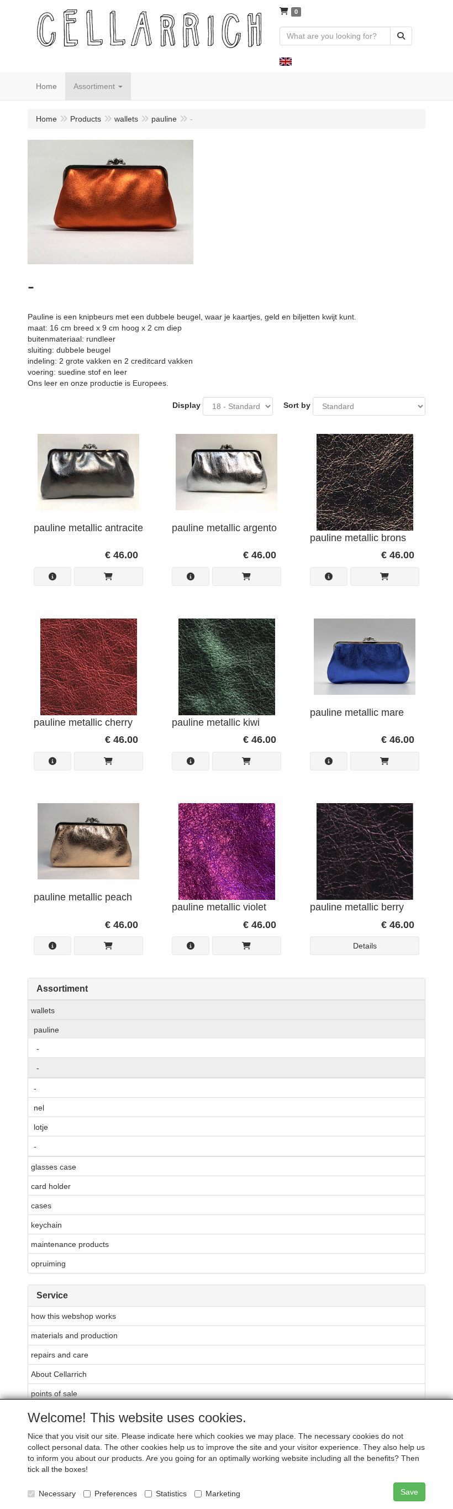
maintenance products (70, 1244)
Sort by (296, 405)
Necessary (57, 1493)
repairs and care (59, 1354)
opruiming (48, 1263)
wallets (43, 1010)
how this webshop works (73, 1316)
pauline (46, 1029)
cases (41, 1205)
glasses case (53, 1166)
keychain (46, 1224)
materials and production (74, 1335)
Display (186, 405)
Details (365, 945)
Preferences (115, 1493)
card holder (51, 1186)
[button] (285, 61)
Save (409, 1491)
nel (39, 1107)
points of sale (54, 1393)
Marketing (223, 1493)
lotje (41, 1127)
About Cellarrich (59, 1374)
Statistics (171, 1493)
